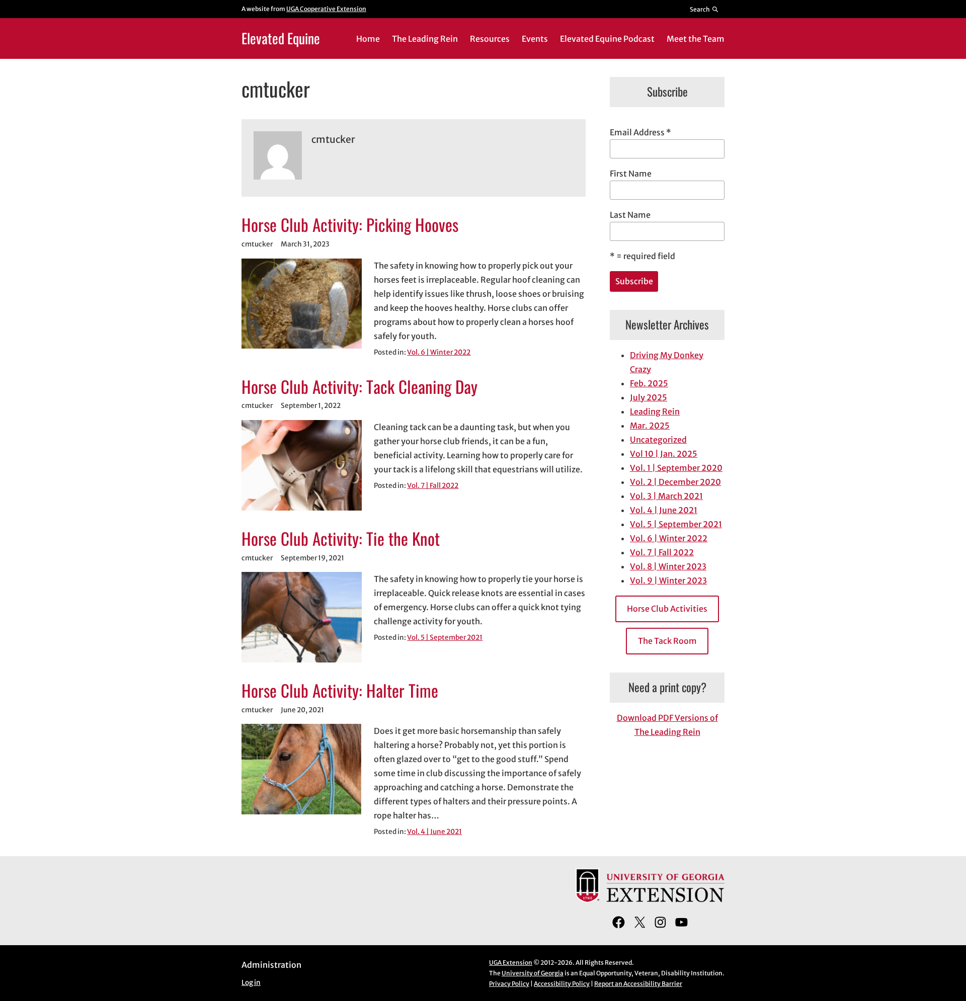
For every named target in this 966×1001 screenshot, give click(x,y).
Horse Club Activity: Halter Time (340, 691)
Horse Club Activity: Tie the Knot (341, 539)
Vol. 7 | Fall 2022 (432, 485)
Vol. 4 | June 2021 (434, 831)
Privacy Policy (509, 983)
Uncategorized (658, 440)
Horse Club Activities (667, 609)
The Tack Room (667, 641)
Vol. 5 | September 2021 (444, 637)
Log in (251, 982)
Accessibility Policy (562, 983)
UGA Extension (510, 962)
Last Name (630, 215)
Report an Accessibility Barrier (638, 983)
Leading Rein (655, 411)
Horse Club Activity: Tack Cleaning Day (359, 387)
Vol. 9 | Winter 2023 (668, 580)
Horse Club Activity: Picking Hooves (350, 225)
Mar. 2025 (650, 426)
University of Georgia (533, 973)
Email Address (640, 132)
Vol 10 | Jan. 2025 (663, 454)
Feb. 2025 (649, 383)
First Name (631, 174)
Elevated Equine (281, 38)
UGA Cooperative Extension (326, 9)
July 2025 (648, 397)
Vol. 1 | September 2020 (676, 468)
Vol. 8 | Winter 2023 (668, 566)
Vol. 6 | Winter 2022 (438, 352)
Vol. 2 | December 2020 (675, 482)
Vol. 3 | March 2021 (666, 496)
